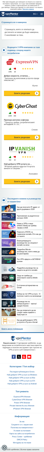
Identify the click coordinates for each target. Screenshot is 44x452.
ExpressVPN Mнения (22, 397)
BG (34, 14)
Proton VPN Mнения (22, 403)
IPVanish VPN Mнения (22, 409)
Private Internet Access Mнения (22, 406)
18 (15, 72)
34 (15, 160)
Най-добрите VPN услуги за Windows (22, 375)
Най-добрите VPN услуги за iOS (22, 381)
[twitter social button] (19, 357)
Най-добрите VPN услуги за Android (22, 384)
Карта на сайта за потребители (22, 434)
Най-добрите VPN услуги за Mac (22, 378)
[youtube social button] (29, 357)
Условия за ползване (22, 431)
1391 (10, 72)
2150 (10, 116)
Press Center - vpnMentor (22, 437)
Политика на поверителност (22, 428)
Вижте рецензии (22, 93)
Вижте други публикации (12, 329)
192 (15, 116)
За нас (22, 422)
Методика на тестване (22, 443)
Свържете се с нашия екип (22, 425)
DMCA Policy (22, 440)
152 (10, 160)
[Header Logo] (9, 14)
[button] (4, 448)
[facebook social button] (14, 357)
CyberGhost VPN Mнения (22, 400)
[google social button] (24, 357)
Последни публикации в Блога (22, 372)
